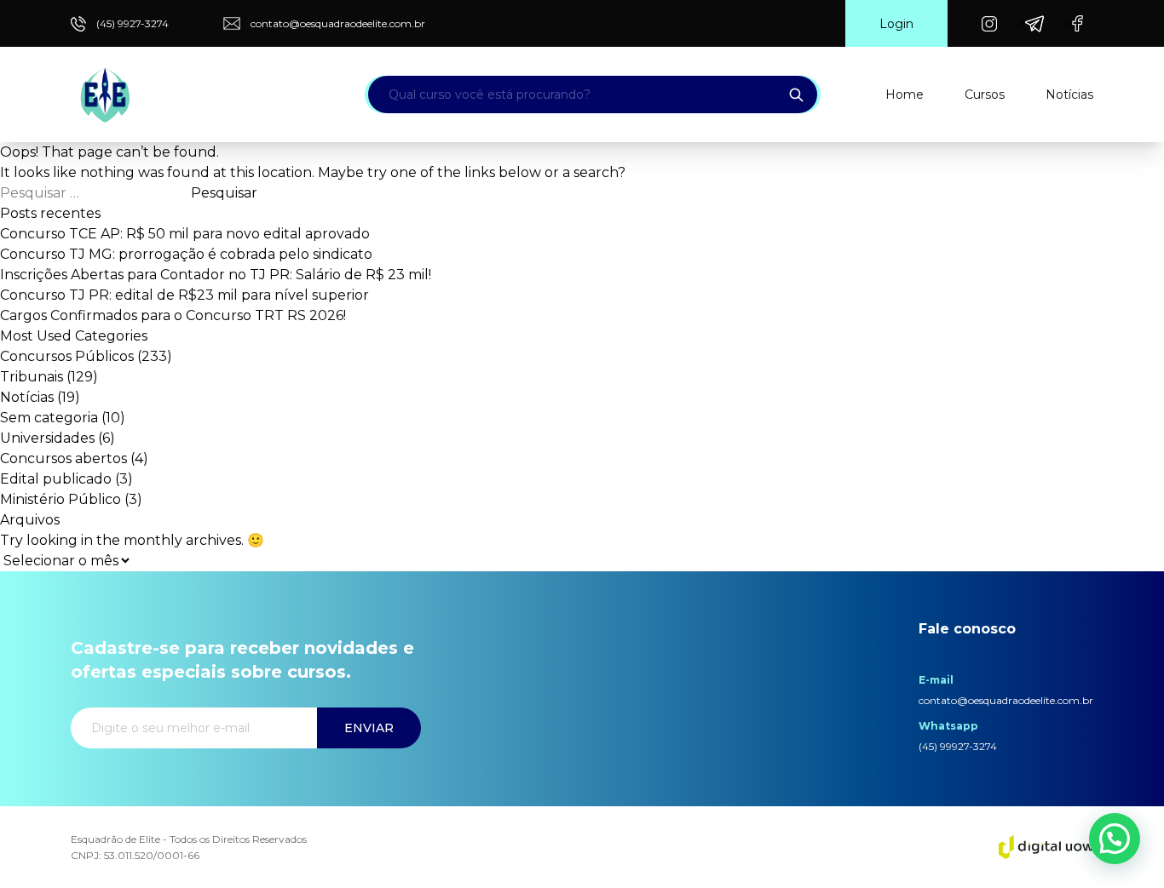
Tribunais (31, 377)
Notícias (1069, 94)
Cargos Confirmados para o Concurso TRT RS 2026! (173, 315)
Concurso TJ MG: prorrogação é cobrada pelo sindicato (186, 254)
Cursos (985, 94)
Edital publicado (56, 479)
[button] (1114, 838)
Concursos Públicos (67, 356)
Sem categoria (49, 418)
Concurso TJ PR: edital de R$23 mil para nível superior (184, 295)
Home (904, 94)
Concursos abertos (63, 458)
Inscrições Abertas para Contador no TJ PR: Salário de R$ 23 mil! (215, 274)
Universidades (47, 438)
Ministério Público (60, 499)
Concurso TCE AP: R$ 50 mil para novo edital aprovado (185, 234)
